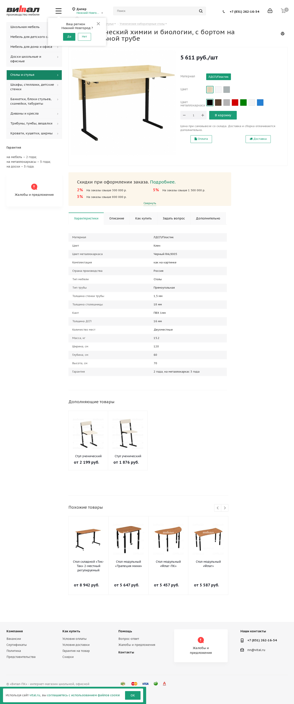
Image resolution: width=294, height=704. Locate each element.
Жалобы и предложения (136, 645)
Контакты (126, 652)
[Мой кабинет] (270, 11)
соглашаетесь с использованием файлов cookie (83, 695)
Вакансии (13, 639)
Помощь (125, 631)
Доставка (259, 139)
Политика (13, 651)
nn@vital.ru (256, 650)
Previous (217, 508)
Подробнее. (163, 182)
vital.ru (34, 695)
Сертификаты (16, 645)
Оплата (202, 139)
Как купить (71, 631)
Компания (14, 631)
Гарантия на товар (76, 651)
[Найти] (201, 11)
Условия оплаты (74, 639)
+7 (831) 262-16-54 (244, 11)
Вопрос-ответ (128, 639)
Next (224, 508)
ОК (133, 695)
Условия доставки (76, 645)
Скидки (68, 657)
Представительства (21, 657)
